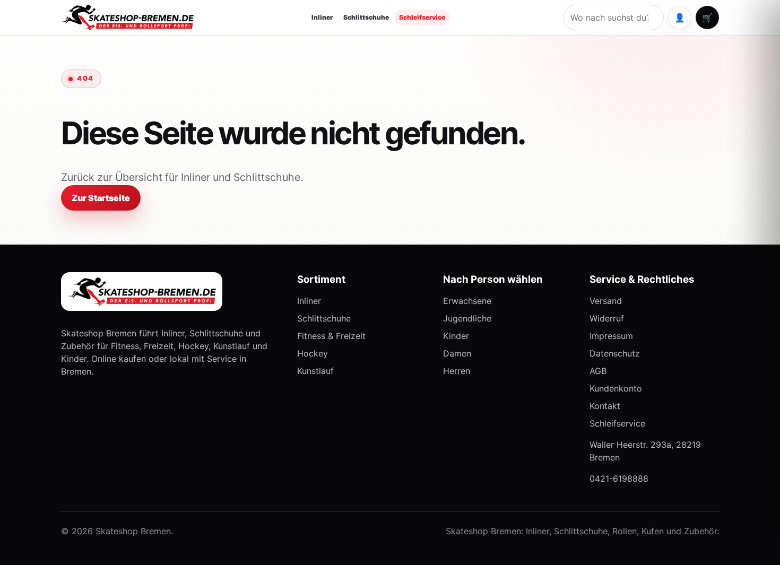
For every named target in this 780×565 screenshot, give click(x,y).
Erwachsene (467, 300)
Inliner (322, 17)
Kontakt (605, 406)
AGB (598, 371)
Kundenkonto (616, 388)
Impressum (611, 336)
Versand (606, 300)
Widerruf (607, 318)
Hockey (312, 353)
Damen (457, 353)
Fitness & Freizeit (331, 336)
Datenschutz (615, 353)
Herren (456, 371)
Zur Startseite (101, 198)
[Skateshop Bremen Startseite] (127, 17)
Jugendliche (467, 318)
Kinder (456, 336)
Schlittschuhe (366, 17)
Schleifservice (422, 17)
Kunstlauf (315, 371)
